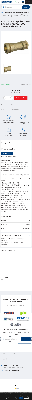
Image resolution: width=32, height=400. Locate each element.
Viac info (26, 398)
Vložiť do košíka (21, 97)
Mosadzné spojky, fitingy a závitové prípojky (17, 12)
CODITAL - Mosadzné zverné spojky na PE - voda (16, 14)
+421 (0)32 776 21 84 (11, 365)
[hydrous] (6, 2)
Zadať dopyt (7, 153)
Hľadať (26, 7)
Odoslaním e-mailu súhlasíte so (16, 343)
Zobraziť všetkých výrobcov (16, 305)
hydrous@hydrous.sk (11, 370)
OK (21, 398)
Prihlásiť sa (25, 339)
